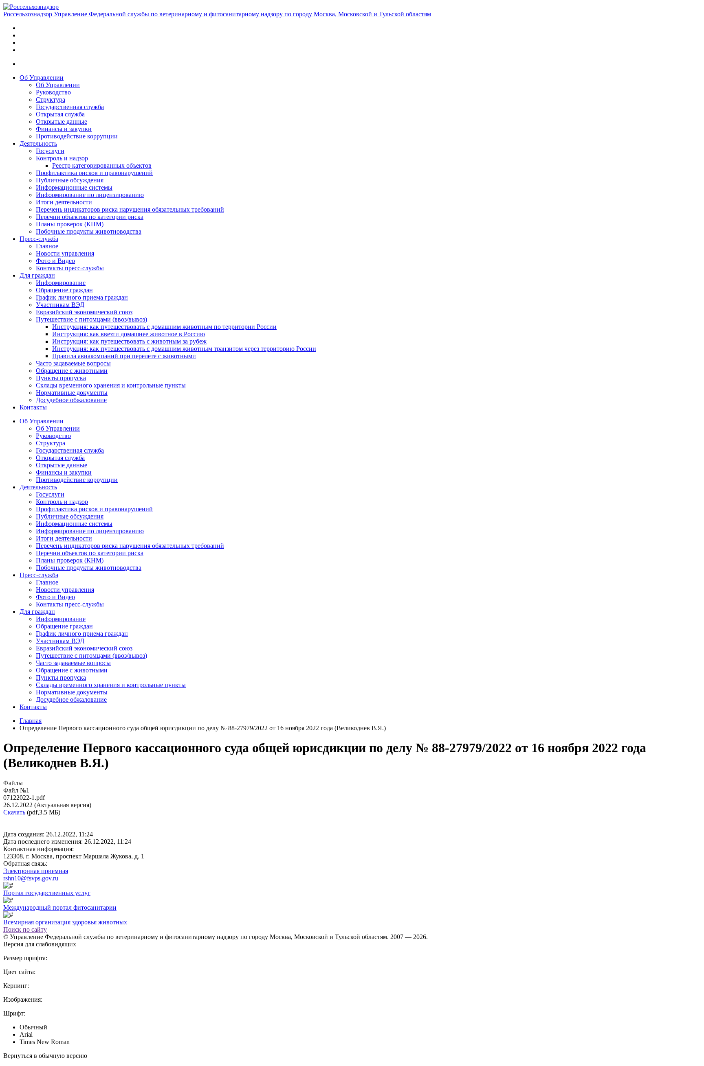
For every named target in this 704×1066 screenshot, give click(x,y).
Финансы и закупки (64, 128)
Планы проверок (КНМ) (69, 224)
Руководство (53, 92)
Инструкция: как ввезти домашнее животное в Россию (128, 334)
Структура (50, 99)
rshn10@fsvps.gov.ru (30, 878)
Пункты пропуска (61, 377)
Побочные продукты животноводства (88, 231)
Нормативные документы (72, 392)
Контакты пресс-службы (70, 268)
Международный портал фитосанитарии (60, 907)
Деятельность (38, 143)
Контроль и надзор (62, 158)
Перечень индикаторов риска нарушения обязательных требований (130, 209)
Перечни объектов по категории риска (89, 216)
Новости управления (65, 253)
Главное (47, 246)
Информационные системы (74, 187)
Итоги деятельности (64, 202)
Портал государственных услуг (46, 892)
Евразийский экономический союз (84, 312)
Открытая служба (60, 114)
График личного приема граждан (82, 297)
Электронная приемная (35, 870)
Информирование (61, 282)
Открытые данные (61, 121)
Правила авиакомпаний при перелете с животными (124, 355)
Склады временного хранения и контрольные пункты (111, 385)
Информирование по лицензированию (90, 194)
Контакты (33, 407)
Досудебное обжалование (71, 399)
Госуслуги (50, 150)
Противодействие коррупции (77, 136)
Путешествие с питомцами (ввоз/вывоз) (91, 319)
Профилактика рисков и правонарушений (94, 172)
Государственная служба (70, 106)
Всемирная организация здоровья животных (65, 922)
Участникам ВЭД (60, 304)
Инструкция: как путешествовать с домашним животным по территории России (164, 326)
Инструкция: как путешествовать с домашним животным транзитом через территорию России (184, 348)
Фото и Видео (55, 260)
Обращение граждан (64, 290)
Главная (31, 720)
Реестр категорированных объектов (102, 165)
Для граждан (37, 275)
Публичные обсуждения (69, 180)
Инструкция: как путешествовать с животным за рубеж (129, 341)
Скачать (14, 812)
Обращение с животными (72, 370)
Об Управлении (42, 77)
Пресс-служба (39, 238)
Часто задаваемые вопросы (73, 363)
